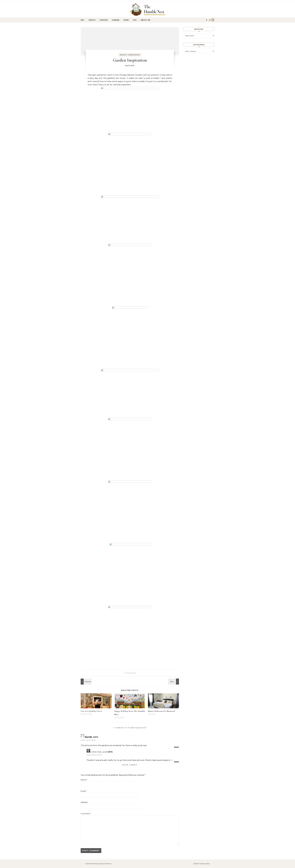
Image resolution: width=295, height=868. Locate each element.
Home (126, 20)
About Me (145, 20)
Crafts (92, 20)
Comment (86, 814)
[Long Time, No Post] (86, 682)
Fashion (104, 20)
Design (123, 55)
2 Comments (130, 673)
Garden (115, 20)
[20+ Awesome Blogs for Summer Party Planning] (174, 682)
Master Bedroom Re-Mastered (161, 711)
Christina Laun (99, 752)
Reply (176, 747)
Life (135, 20)
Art (82, 20)
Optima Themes (105, 864)
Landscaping (134, 55)
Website (84, 802)
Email (84, 791)
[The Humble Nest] (147, 10)
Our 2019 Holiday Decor (91, 711)
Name (84, 780)
